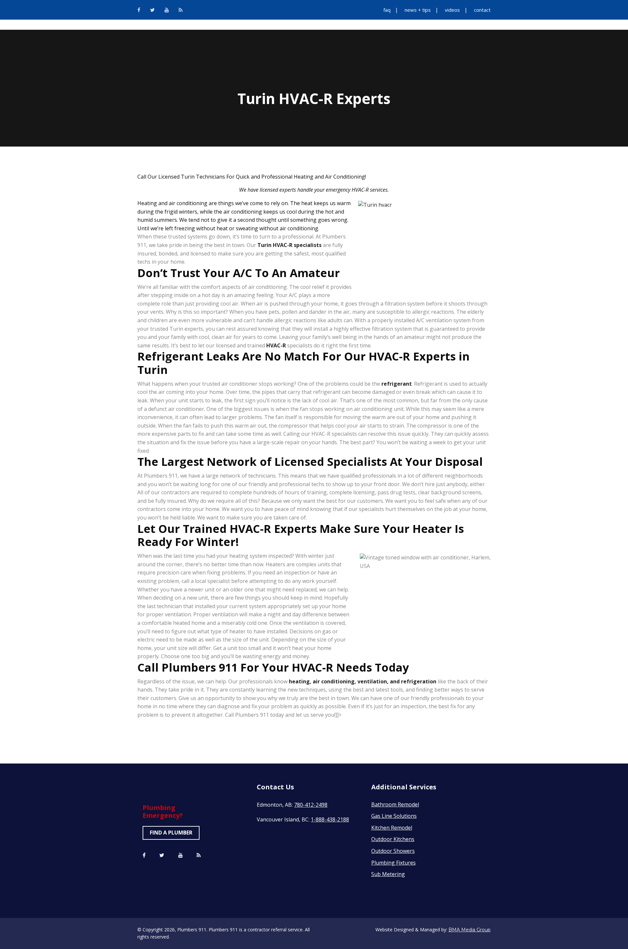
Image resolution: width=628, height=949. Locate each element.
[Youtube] (167, 10)
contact (482, 10)
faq (387, 10)
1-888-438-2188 (330, 819)
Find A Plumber (171, 832)
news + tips (418, 10)
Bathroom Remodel (395, 804)
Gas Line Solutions (394, 815)
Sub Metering (388, 874)
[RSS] (180, 10)
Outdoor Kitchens (392, 839)
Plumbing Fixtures (393, 862)
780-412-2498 (310, 804)
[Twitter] (152, 10)
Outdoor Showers (393, 850)
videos (452, 10)
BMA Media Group (469, 930)
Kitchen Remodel (391, 827)
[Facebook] (138, 10)
